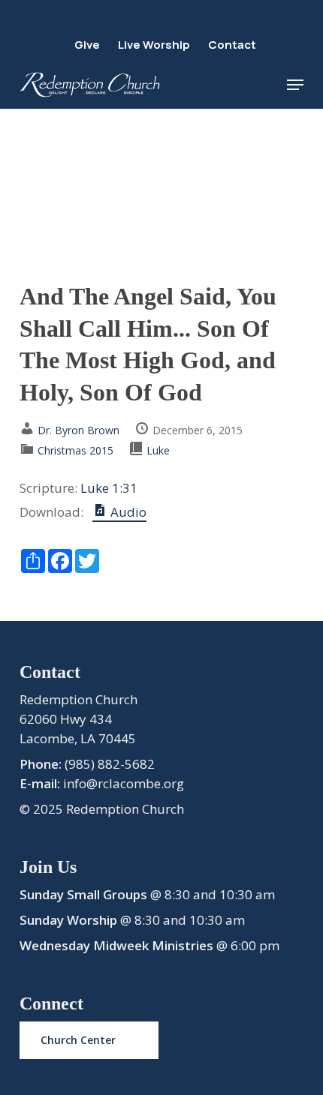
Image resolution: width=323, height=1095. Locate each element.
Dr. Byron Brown (78, 430)
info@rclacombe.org (123, 783)
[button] (295, 84)
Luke (158, 450)
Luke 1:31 (108, 487)
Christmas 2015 (75, 450)
